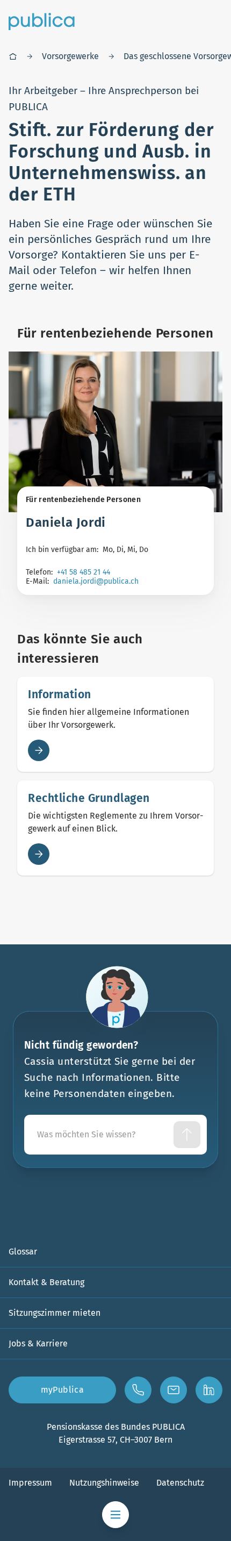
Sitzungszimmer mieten (54, 1313)
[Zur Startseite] (42, 21)
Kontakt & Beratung (46, 1282)
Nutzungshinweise (104, 1483)
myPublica (62, 1390)
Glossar (23, 1251)
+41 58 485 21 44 (83, 572)
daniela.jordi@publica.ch (96, 581)
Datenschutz (180, 1483)
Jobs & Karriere (38, 1343)
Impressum (30, 1483)
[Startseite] (13, 56)
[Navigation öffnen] (115, 1514)
